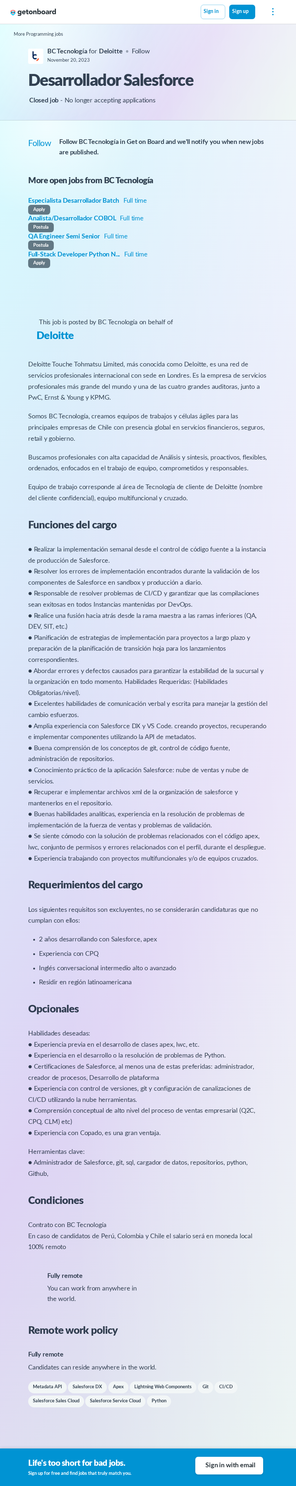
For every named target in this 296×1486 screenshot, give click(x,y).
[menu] (271, 12)
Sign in (211, 11)
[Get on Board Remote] (33, 12)
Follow (141, 51)
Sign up (240, 11)
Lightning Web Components (163, 1387)
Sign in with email (230, 1465)
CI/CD (226, 1387)
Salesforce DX (87, 1387)
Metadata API (47, 1387)
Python (159, 1401)
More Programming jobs (38, 34)
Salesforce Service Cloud (115, 1401)
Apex (118, 1387)
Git (206, 1387)
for (84, 51)
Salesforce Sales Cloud (56, 1401)
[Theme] (259, 12)
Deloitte (55, 336)
